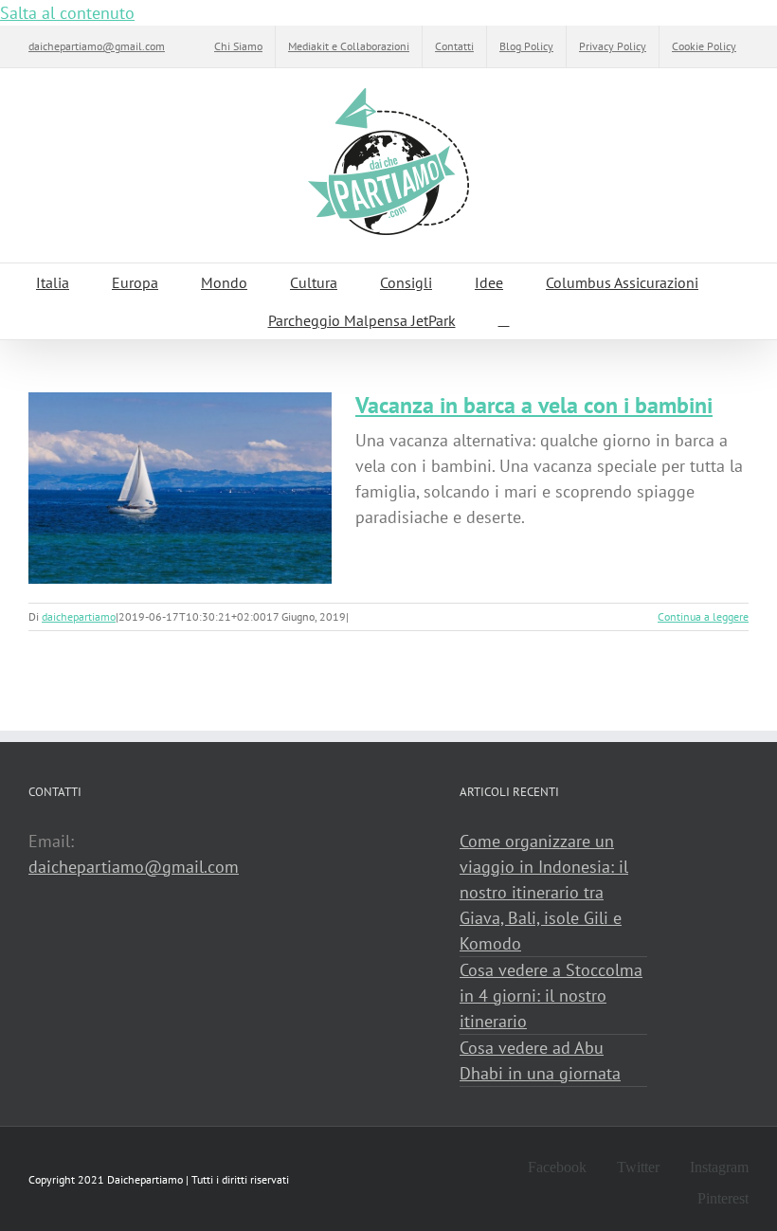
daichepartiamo (79, 616)
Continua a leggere (703, 616)
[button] (504, 320)
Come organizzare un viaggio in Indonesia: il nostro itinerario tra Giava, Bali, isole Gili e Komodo (544, 892)
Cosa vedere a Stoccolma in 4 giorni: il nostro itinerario (551, 995)
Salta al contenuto (67, 13)
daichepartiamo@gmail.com (96, 46)
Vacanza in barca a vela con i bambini (534, 405)
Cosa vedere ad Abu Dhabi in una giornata (540, 1060)
